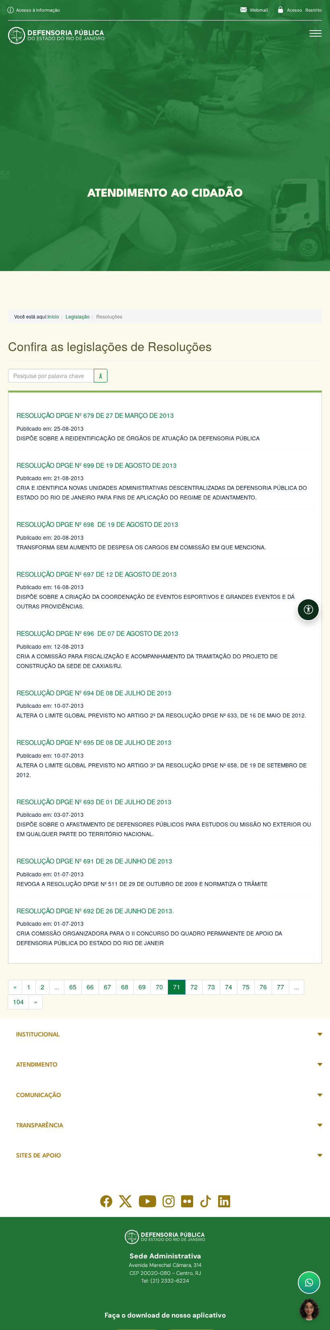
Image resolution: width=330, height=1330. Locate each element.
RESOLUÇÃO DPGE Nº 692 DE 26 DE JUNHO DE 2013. (95, 910)
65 (72, 986)
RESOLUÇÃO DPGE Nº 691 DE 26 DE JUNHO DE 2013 (94, 860)
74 (228, 986)
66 (90, 986)
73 (211, 986)
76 (263, 986)
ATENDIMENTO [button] (37, 1065)
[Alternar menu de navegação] (315, 33)
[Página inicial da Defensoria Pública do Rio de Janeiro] (56, 33)
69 (142, 986)
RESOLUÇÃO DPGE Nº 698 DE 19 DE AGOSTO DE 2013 (97, 524)
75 (246, 986)
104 (18, 1001)
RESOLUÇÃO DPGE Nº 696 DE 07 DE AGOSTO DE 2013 (97, 633)
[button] (308, 609)
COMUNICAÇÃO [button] (38, 1096)
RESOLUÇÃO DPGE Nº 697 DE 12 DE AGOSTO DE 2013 (96, 573)
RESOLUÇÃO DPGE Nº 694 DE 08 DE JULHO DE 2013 (93, 692)
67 (107, 986)
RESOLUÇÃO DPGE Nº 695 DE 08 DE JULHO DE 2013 (93, 742)
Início (53, 316)
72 (194, 986)
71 (176, 986)
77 (280, 986)
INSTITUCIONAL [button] (38, 1035)
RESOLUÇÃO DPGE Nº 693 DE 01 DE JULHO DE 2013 (93, 801)
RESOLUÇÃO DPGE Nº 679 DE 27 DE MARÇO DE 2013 (95, 415)
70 (159, 986)
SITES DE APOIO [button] (38, 1156)
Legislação (78, 316)
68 (124, 986)
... (56, 986)
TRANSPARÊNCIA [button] (39, 1126)
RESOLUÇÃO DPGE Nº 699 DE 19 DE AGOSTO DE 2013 (96, 464)
